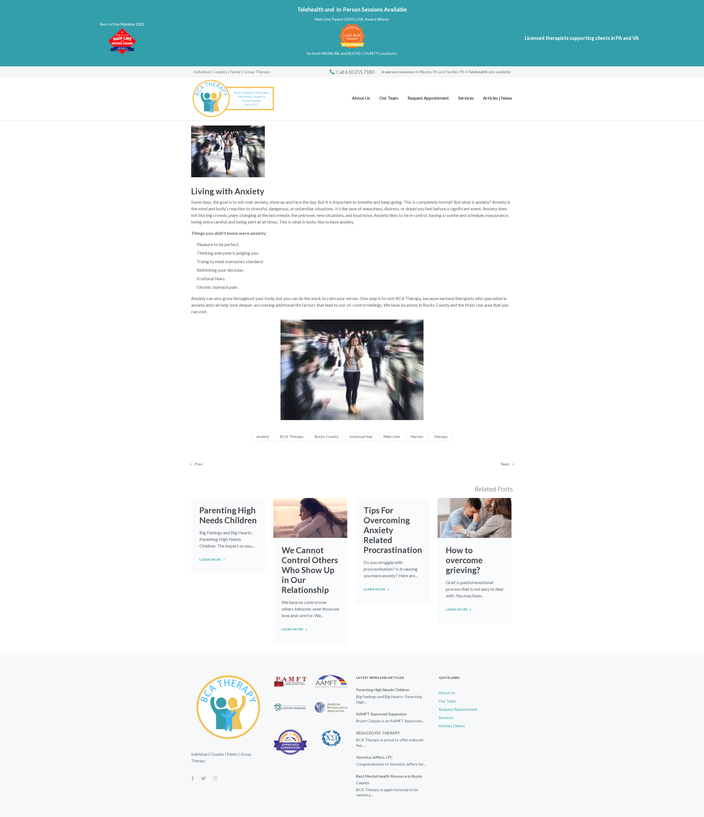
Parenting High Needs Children (228, 515)
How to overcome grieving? (464, 560)
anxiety (263, 436)
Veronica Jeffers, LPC (374, 757)
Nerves (417, 436)
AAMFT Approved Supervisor (381, 714)
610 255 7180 (355, 72)
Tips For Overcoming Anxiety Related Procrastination (393, 530)
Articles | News (452, 725)
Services (446, 717)
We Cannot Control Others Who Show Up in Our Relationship (310, 570)
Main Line (392, 436)
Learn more (210, 559)
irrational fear (361, 436)
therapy (441, 436)
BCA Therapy (292, 436)
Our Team (447, 701)
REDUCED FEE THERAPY (378, 733)
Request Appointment (458, 709)
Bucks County (327, 436)
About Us (447, 692)
